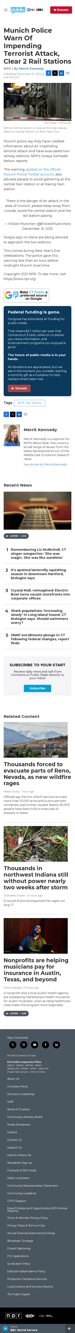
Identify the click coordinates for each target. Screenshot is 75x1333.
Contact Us (14, 1140)
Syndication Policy (18, 1263)
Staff (10, 1101)
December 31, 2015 (37, 229)
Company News (17, 1086)
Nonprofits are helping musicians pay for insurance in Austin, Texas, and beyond (36, 970)
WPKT (33, 1068)
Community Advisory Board (24, 1117)
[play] (5, 1328)
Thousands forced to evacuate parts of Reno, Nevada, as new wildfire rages (37, 774)
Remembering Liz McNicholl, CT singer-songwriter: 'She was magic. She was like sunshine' (38, 554)
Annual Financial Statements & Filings (31, 1233)
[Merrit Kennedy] (12, 435)
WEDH (11, 1065)
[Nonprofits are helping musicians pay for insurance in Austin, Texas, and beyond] (36, 936)
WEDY (38, 1065)
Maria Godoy (12, 791)
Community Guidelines (21, 1193)
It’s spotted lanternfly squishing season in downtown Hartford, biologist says (38, 574)
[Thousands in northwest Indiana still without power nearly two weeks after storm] (36, 844)
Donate (62, 10)
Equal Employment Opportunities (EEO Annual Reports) (37, 1210)
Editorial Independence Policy (26, 1271)
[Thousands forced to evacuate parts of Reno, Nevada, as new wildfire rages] (36, 740)
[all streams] (70, 1328)
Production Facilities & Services (27, 1279)
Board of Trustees (18, 1109)
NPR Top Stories (30, 403)
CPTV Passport (16, 1201)
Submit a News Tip (19, 1155)
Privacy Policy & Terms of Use (26, 1225)
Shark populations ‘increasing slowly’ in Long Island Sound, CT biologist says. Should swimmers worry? (39, 617)
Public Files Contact (17, 1071)
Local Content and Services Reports (30, 1286)
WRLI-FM (43, 1068)
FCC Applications (18, 1256)
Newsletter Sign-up (19, 1163)
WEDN (19, 1065)
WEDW (29, 1065)
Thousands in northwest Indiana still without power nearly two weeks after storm (36, 878)
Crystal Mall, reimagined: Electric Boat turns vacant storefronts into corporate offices (40, 594)
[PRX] (30, 1315)
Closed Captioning (18, 1248)
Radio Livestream (18, 1178)
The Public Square (18, 1294)
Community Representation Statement (32, 1185)
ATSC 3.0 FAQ (37, 1071)
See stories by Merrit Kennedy (45, 464)
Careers (12, 1132)
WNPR (24, 1068)
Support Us (14, 1147)
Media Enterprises (18, 1124)
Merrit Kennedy (31, 68)
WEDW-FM (13, 1068)
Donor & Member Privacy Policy (27, 1218)
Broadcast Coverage (20, 1241)
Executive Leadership (21, 1094)
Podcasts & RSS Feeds (21, 1170)
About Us (13, 1079)
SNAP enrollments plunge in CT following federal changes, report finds (40, 639)
